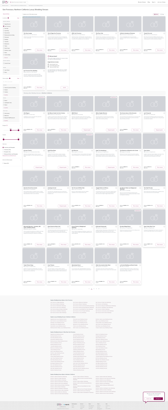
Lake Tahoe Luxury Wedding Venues (103, 324)
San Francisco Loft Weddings (102, 304)
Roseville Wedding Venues (101, 351)
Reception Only (7, 151)
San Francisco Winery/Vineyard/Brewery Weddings (83, 307)
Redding (6, 39)
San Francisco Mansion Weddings (57, 304)
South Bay (7, 30)
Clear (18, 18)
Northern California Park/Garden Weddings (59, 381)
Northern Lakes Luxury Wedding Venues (104, 319)
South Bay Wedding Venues (56, 337)
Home (73, 405)
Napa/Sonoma (8, 24)
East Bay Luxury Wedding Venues (57, 322)
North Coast (7, 48)
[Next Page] (99, 289)
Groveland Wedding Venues (101, 365)
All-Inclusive (7, 113)
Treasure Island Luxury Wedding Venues (104, 327)
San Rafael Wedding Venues (101, 353)
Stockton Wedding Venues (56, 370)
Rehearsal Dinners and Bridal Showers (9, 155)
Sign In (153, 2)
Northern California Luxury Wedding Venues (18, 5)
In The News (91, 407)
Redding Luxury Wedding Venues (80, 321)
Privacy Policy (99, 408)
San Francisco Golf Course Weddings (58, 307)
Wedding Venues (5, 5)
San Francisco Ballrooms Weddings (80, 302)
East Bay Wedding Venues (56, 336)
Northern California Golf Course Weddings (59, 383)
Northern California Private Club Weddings (104, 381)
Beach (6, 100)
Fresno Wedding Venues (78, 359)
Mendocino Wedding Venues (56, 348)
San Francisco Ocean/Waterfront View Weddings (83, 309)
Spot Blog (90, 408)
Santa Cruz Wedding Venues (101, 334)
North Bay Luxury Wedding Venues (103, 326)
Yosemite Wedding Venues (56, 346)
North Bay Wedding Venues (56, 359)
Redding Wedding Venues (56, 344)
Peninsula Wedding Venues (56, 342)
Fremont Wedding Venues (78, 358)
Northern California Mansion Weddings (58, 380)
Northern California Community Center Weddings (106, 391)
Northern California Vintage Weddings (58, 378)
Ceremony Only (7, 149)
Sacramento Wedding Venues (57, 339)
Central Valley (7, 54)
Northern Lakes (8, 50)
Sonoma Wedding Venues (78, 339)
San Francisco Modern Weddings (80, 304)
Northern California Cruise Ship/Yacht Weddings (105, 378)
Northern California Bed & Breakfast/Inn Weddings (83, 392)
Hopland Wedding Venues (78, 341)
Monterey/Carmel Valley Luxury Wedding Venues (60, 327)
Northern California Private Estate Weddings (59, 393)
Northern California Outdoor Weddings (103, 389)
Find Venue (82, 405)
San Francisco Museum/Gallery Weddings (59, 309)
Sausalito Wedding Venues (78, 348)
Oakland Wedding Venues (78, 351)
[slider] (10, 130)
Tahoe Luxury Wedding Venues (79, 326)
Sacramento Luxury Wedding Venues (58, 326)
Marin (6, 52)
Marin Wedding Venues (55, 354)
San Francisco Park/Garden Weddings (58, 305)
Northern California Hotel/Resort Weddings (59, 388)
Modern (6, 89)
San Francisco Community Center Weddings (105, 311)
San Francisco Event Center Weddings (103, 312)
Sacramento (7, 32)
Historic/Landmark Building (10, 87)
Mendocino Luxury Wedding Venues (80, 324)
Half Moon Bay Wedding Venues (79, 356)
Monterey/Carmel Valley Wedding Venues (59, 341)
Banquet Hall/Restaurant (10, 117)
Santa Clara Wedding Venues (102, 354)
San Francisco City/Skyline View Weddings (104, 307)
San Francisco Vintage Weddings (57, 302)
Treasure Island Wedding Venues (57, 361)
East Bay (6, 28)
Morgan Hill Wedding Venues (79, 342)
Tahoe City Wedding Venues (101, 348)
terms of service (66, 408)
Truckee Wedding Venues (78, 361)
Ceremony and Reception (9, 147)
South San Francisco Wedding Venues (81, 368)
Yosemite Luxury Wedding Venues (80, 322)
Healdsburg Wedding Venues (79, 349)
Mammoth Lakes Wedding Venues (103, 341)
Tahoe (6, 46)
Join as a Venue (161, 2)
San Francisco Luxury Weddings (79, 312)
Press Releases (91, 405)
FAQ (106, 407)
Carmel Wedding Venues (78, 334)
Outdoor (6, 92)
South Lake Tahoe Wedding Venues (80, 363)
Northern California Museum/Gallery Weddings (60, 385)
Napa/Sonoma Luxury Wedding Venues (58, 319)
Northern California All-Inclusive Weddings (81, 390)
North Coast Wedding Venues (57, 351)
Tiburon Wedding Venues (101, 342)
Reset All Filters (6, 14)
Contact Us (108, 405)
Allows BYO (6, 163)
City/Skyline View (8, 102)
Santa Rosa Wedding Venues (56, 366)
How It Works (108, 408)
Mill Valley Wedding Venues (78, 336)
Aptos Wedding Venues (100, 337)
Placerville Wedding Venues (79, 366)
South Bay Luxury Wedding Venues (58, 324)
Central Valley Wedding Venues (57, 356)
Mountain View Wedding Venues (102, 359)
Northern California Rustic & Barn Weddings (59, 390)
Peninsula (7, 37)
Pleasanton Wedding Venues (79, 365)
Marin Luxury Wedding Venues (102, 321)
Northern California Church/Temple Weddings (82, 389)
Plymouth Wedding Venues (101, 344)
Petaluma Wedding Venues (78, 370)
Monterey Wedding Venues (78, 344)
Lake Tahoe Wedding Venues (57, 358)
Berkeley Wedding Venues (78, 337)
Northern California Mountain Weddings (104, 376)
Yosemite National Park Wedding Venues (104, 356)
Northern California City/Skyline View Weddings (105, 388)
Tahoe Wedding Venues (55, 349)
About (73, 407)
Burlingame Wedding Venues (56, 363)
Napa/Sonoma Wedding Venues (57, 334)
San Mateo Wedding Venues (101, 363)
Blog (149, 2)
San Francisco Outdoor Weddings (102, 309)
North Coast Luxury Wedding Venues (80, 327)
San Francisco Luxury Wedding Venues (36, 5)
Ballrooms (7, 115)
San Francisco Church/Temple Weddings (81, 311)
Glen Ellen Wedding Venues (56, 368)
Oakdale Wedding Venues (101, 361)
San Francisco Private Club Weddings (103, 302)
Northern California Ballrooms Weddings (59, 392)
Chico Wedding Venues (100, 346)
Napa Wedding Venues (100, 349)
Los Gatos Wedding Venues (79, 346)
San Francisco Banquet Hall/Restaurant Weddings (106, 305)
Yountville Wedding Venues (78, 353)
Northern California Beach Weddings (58, 386)
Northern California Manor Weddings (80, 381)
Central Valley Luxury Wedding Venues (104, 322)
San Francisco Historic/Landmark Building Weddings (83, 305)
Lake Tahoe (7, 70)
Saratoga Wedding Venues (101, 336)
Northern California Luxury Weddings (103, 380)
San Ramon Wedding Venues (102, 339)
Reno (6, 72)
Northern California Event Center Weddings (104, 393)
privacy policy (59, 408)
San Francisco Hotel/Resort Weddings (58, 311)
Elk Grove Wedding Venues (101, 358)
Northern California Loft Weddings (103, 383)
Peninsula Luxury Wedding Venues (80, 319)
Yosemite (6, 41)
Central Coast (7, 63)
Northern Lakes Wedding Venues (57, 353)
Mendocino (7, 43)
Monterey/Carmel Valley (10, 35)
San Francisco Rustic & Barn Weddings (58, 312)
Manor (6, 104)
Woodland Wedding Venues (101, 366)
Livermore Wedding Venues (101, 368)
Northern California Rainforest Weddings (59, 376)
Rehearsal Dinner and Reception (11, 154)
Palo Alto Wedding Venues (78, 354)
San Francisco (8, 26)
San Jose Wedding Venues (56, 365)
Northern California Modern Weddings (81, 376)
